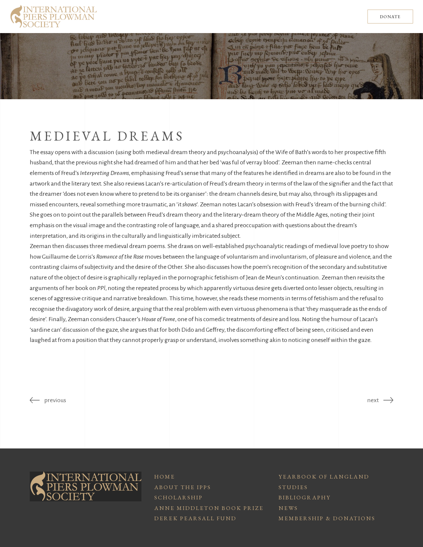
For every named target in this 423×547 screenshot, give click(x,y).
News (288, 508)
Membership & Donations (327, 518)
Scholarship (178, 497)
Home (164, 476)
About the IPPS (182, 487)
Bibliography (305, 497)
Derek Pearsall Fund (195, 518)
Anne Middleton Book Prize (209, 508)
